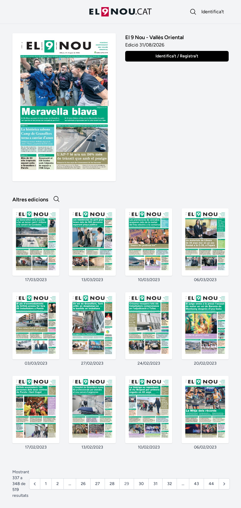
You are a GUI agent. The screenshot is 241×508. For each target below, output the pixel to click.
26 (83, 483)
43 (196, 483)
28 (112, 483)
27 (97, 483)
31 (155, 483)
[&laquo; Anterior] (34, 483)
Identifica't (212, 11)
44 (211, 483)
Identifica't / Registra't (176, 56)
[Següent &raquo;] (224, 483)
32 (169, 483)
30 (141, 483)
